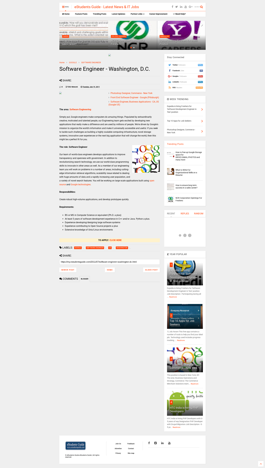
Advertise (118, 449)
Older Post (151, 270)
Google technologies (81, 184)
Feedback (130, 444)
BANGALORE (164, 36)
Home (67, 14)
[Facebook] (172, 7)
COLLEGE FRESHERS (119, 36)
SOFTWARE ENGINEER (91, 62)
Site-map (131, 453)
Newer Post (67, 270)
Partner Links (136, 14)
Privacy (118, 453)
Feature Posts (81, 14)
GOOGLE (73, 62)
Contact (131, 449)
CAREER (65, 36)
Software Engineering (80, 109)
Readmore (173, 297)
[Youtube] (185, 7)
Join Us (118, 444)
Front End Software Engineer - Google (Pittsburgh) (135, 97)
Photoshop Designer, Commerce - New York (131, 93)
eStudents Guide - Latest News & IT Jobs (106, 7)
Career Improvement (158, 14)
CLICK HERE (116, 240)
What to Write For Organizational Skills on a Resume (186, 172)
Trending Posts (99, 14)
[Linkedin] (181, 7)
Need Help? (180, 14)
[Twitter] (176, 7)
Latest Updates (118, 14)
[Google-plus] (190, 7)
